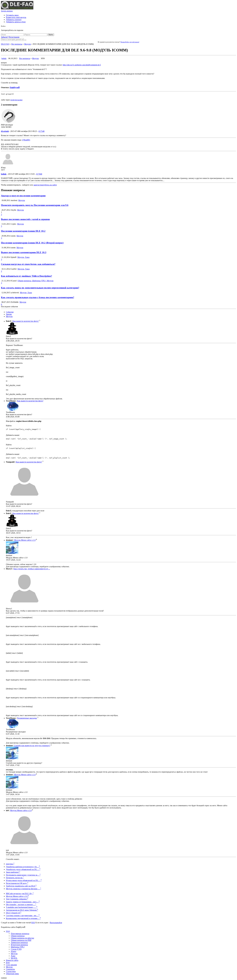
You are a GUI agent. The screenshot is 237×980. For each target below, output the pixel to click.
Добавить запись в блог (16, 22)
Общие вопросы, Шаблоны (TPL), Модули (35, 281)
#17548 (41, 131)
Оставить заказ (12, 15)
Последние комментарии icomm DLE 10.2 (23, 231)
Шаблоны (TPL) (17, 947)
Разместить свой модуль (16, 17)
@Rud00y (26, 140)
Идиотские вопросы (19, 945)
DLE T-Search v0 (13, 913)
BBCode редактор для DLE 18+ (20, 893)
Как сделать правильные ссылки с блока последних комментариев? (37, 297)
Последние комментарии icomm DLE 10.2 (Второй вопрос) (32, 242)
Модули (27, 44)
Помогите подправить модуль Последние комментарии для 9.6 (34, 205)
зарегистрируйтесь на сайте (45, 185)
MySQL (14, 958)
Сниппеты (10, 969)
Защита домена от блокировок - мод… (23, 902)
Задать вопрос (7, 11)
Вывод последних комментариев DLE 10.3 (23, 252)
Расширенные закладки (27, 718)
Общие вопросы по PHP (21, 940)
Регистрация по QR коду (17, 883)
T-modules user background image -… (21, 907)
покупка (10, 864)
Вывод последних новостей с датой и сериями (25, 219)
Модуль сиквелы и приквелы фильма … (23, 889)
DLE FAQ (5, 44)
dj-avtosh (5, 131)
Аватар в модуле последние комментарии (23, 195)
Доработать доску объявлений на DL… (23, 869)
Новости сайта (12, 960)
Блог (8, 962)
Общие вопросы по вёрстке (22, 938)
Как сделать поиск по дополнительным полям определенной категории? (40, 287)
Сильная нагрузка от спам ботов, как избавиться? (28, 264)
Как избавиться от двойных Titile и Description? (26, 276)
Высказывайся (56, 923)
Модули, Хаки (23, 257)
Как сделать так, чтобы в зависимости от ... (32, 569)
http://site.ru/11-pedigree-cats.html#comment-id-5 (82, 65)
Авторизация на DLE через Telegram (22, 910)
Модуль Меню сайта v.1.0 (25, 540)
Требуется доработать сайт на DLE (21, 886)
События (9, 312)
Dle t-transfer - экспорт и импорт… (21, 904)
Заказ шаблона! (13, 872)
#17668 (39, 174)
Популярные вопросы (20, 934)
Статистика (11, 971)
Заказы (9, 314)
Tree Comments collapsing (17, 899)
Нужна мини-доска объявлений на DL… (24, 880)
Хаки (13, 956)
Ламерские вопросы (19, 942)
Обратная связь (12, 974)
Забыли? (4, 37)
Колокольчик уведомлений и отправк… (23, 918)
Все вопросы (16, 44)
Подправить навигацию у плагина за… (23, 875)
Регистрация (14, 37)
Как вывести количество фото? (26, 321)
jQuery (13, 951)
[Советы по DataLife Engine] (17, 9)
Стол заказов (11, 965)
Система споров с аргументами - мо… (23, 915)
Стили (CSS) (16, 949)
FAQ (8, 931)
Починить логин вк (15, 878)
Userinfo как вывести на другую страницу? (32, 745)
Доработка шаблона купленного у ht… (23, 867)
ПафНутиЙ (15, 87)
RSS (33, 923)
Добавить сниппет (13, 20)
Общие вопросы (18, 936)
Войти (51, 35)
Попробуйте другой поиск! (129, 42)
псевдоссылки (16, 100)
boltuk (3, 58)
